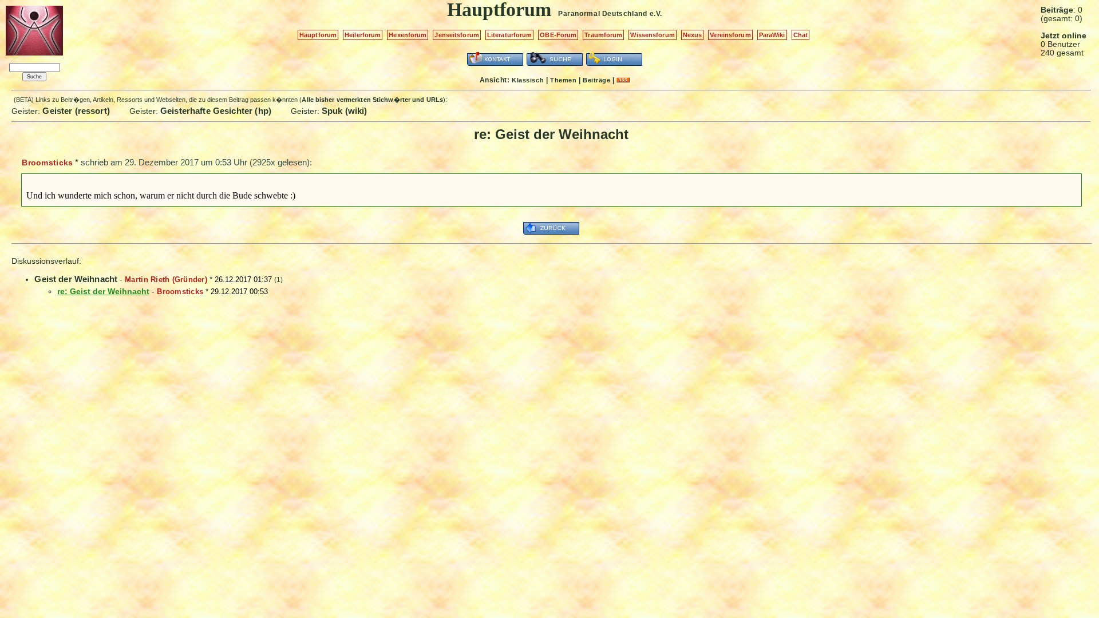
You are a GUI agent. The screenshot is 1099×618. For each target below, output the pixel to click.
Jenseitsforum (456, 34)
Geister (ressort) (76, 111)
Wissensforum (652, 34)
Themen (563, 80)
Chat (800, 34)
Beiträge (596, 80)
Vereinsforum (730, 34)
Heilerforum (363, 34)
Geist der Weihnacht (75, 279)
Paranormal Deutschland (602, 14)
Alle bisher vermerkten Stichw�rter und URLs (372, 99)
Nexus (692, 34)
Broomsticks (47, 162)
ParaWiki (772, 34)
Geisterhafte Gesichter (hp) (215, 111)
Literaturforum (509, 34)
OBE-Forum (558, 34)
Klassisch (528, 80)
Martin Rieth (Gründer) (166, 279)
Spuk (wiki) (344, 111)
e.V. (656, 14)
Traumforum (603, 34)
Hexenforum (407, 34)
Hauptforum (318, 34)
